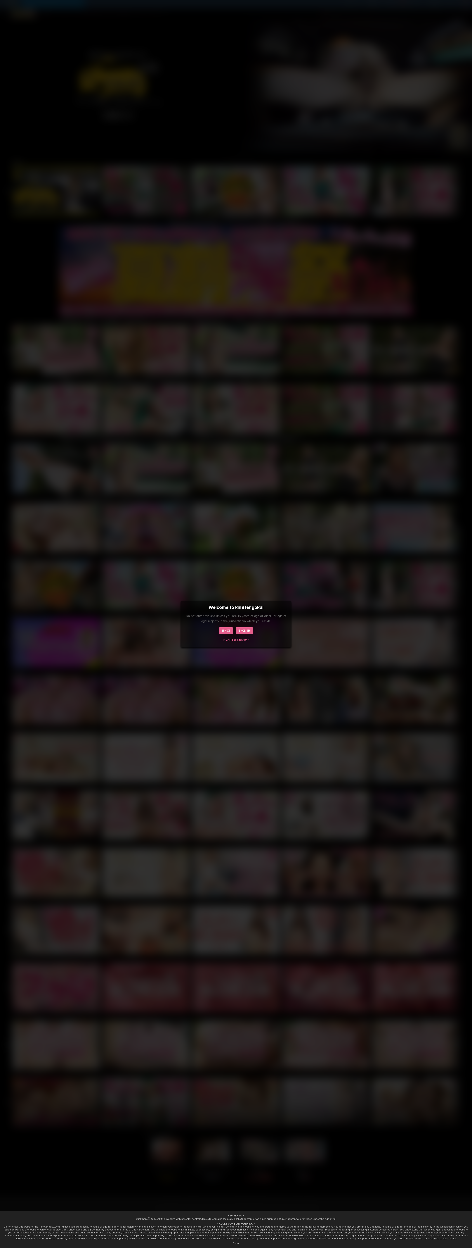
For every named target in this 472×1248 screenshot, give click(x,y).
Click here (142, 1218)
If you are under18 (236, 640)
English (244, 630)
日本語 (226, 630)
